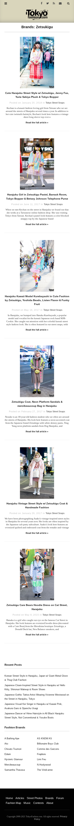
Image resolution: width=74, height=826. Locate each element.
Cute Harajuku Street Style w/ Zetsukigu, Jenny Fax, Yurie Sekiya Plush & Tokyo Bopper (37, 95)
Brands (49, 798)
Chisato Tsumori (12, 749)
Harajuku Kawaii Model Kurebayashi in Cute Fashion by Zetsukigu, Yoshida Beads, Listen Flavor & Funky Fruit (37, 300)
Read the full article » (37, 122)
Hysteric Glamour (13, 759)
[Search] (68, 3)
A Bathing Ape (11, 738)
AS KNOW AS (44, 738)
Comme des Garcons (48, 749)
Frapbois (41, 754)
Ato (6, 743)
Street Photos (35, 798)
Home (9, 798)
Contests (38, 802)
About (49, 802)
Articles (19, 798)
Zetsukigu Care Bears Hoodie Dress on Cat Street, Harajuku (37, 607)
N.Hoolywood (44, 764)
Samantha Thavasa (14, 770)
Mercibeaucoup (12, 764)
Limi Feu (41, 759)
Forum (60, 798)
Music (27, 802)
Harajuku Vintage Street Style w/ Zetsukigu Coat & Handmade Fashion (37, 505)
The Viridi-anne (45, 770)
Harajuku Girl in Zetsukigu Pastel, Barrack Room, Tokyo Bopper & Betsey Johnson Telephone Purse (37, 196)
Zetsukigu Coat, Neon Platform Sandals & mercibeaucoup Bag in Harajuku (37, 403)
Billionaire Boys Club (48, 743)
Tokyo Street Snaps (55, 103)
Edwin (7, 754)
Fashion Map (13, 802)
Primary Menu (11, 794)
